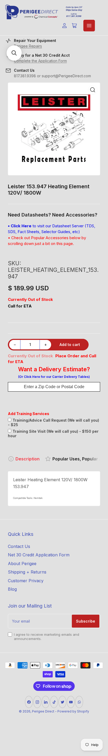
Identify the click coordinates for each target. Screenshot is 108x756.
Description (27, 458)
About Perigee (22, 563)
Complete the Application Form (40, 61)
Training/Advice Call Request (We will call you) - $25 (53, 422)
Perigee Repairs (28, 46)
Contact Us (19, 546)
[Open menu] (89, 25)
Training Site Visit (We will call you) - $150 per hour (53, 433)
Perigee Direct (43, 711)
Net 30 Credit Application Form (38, 554)
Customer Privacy (26, 580)
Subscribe (85, 621)
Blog (12, 589)
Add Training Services (28, 413)
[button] (14, 53)
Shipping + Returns (27, 572)
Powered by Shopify (73, 711)
